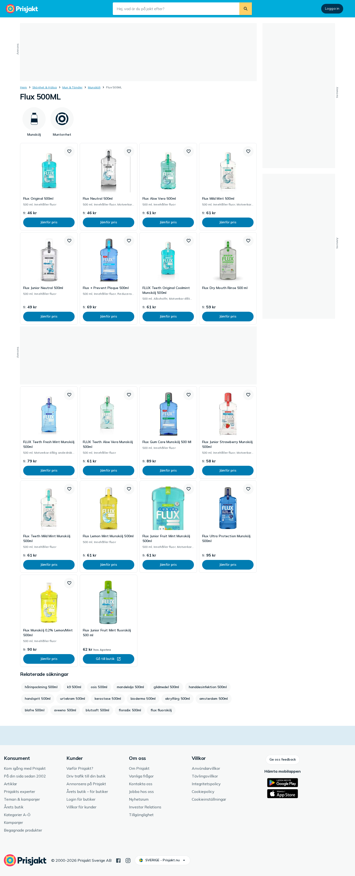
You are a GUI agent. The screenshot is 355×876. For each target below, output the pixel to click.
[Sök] (245, 8)
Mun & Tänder (72, 87)
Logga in (332, 8)
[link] (49, 186)
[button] (69, 151)
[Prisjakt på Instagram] (128, 860)
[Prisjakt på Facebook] (118, 860)
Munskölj (94, 87)
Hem (23, 87)
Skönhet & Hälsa (44, 87)
